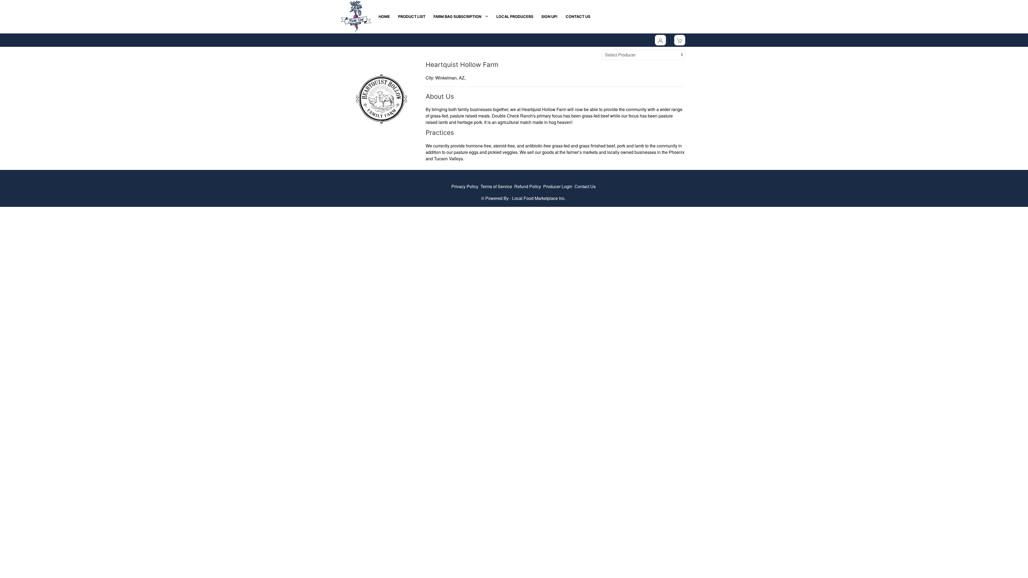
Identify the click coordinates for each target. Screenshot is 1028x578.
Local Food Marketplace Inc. (539, 198)
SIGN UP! (549, 16)
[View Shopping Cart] (679, 40)
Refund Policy (527, 186)
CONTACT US (578, 16)
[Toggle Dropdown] (660, 40)
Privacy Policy (464, 186)
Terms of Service (496, 186)
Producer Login (557, 186)
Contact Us (585, 186)
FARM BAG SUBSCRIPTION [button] (458, 16)
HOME (384, 16)
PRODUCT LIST (411, 16)
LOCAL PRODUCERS (514, 16)
